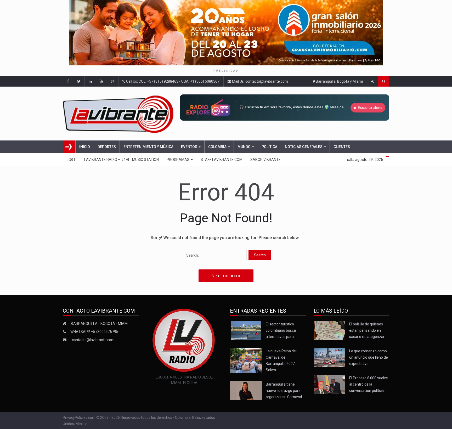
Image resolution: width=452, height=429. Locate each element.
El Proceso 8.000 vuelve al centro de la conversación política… (368, 384)
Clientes (342, 147)
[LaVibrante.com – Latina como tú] (120, 113)
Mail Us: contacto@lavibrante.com (259, 81)
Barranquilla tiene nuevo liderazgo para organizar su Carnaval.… (285, 390)
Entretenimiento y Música (148, 147)
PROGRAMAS (178, 159)
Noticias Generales (304, 147)
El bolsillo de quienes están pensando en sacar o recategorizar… (368, 330)
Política (269, 147)
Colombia (217, 147)
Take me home (226, 275)
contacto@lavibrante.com (93, 340)
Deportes (107, 147)
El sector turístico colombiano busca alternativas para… (281, 330)
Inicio (84, 147)
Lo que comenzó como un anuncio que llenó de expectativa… (368, 357)
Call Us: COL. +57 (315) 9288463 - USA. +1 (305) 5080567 (172, 81)
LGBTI (71, 159)
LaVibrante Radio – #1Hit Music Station (121, 159)
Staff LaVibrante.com (221, 159)
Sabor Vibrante (265, 159)
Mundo (244, 147)
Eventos (189, 147)
